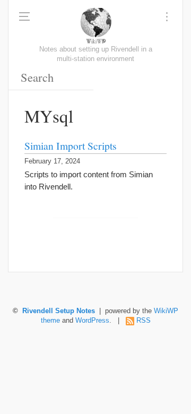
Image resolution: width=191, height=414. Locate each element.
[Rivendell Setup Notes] (95, 26)
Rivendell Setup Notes (58, 311)
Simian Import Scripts (70, 145)
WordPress (92, 320)
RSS (143, 320)
